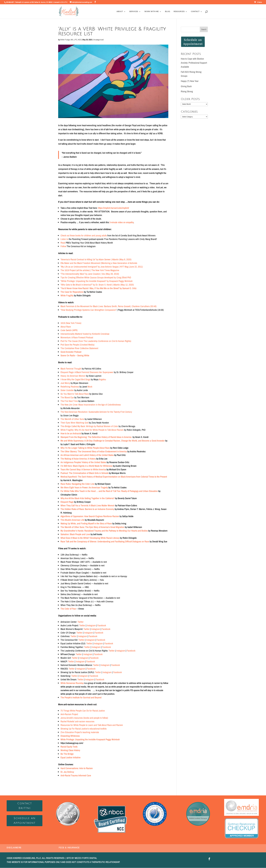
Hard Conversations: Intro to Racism (77, 768)
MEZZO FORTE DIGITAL (86, 858)
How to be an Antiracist (71, 433)
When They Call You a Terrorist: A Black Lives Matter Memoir (88, 505)
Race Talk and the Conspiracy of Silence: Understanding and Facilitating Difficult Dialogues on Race (105, 541)
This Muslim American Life (72, 519)
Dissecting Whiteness (70, 735)
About (120, 11)
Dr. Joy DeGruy (67, 771)
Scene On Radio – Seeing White (75, 355)
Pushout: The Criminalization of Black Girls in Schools (84, 473)
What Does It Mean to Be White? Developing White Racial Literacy (90, 537)
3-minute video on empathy (121, 222)
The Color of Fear (68, 608)
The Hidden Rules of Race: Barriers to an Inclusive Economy (87, 509)
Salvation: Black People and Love (75, 534)
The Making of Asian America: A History (78, 458)
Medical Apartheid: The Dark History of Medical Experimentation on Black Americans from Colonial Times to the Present (114, 476)
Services (133, 11)
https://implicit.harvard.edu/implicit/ (113, 207)
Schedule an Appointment (24, 821)
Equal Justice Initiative (70, 757)
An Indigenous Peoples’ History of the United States (83, 462)
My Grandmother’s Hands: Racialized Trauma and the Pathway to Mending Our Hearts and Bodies (104, 530)
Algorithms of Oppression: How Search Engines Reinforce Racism (90, 516)
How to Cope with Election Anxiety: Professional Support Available (194, 62)
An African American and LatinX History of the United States (87, 455)
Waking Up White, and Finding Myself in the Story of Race (86, 523)
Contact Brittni (24, 806)
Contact (195, 11)
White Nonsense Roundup (72, 683)
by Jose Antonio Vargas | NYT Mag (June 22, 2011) (102, 266)
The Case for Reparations (72, 291)
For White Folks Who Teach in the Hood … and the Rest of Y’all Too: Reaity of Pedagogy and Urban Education (109, 491)
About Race (66, 326)
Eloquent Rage (67, 501)
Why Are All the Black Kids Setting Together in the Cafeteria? (88, 498)
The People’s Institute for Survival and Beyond (81, 697)
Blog (167, 11)
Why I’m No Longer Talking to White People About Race (85, 447)
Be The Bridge (67, 753)
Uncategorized (98, 39)
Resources (179, 11)
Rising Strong (187, 91)
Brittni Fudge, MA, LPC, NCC (70, 39)
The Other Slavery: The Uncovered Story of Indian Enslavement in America (94, 451)
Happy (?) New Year (190, 81)
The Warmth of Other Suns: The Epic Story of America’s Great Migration (92, 527)
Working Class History (70, 750)
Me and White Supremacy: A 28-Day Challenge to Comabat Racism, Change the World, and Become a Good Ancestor (113, 440)
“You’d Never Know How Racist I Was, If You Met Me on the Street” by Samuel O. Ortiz (99, 288)
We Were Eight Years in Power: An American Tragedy (84, 487)
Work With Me (151, 11)
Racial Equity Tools (69, 746)
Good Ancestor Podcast (71, 351)
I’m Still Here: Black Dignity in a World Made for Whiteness (86, 465)
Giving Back (186, 86)
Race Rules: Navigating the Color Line (77, 483)
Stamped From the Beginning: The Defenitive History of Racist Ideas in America (96, 437)
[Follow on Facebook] (209, 859)
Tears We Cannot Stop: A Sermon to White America (83, 469)
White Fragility (67, 295)
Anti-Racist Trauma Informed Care (76, 775)
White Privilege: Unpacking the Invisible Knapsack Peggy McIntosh (90, 739)
